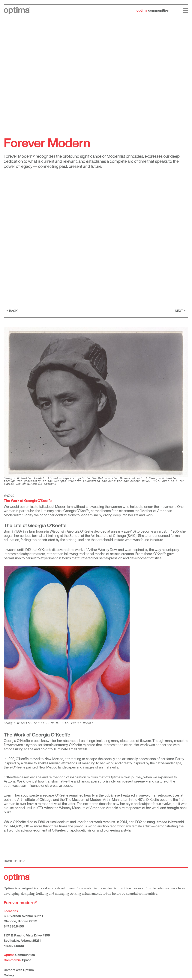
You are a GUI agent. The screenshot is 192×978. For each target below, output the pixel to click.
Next (179, 310)
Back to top (14, 861)
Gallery (9, 975)
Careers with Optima (19, 970)
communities (152, 10)
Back (13, 310)
